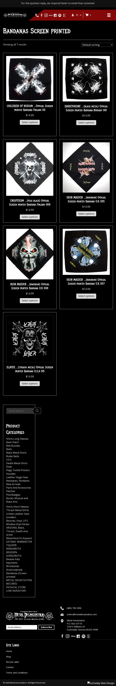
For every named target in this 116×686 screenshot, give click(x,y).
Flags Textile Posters (18, 470)
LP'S (25, 520)
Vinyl (19, 520)
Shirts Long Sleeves (17, 438)
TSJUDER (11, 545)
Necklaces (12, 480)
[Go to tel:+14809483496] (37, 15)
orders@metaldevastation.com (82, 614)
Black (21, 527)
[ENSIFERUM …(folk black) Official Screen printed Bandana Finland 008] (29, 169)
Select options (30, 122)
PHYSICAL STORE (16, 587)
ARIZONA (11, 527)
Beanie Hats (13, 559)
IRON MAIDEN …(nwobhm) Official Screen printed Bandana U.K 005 (86, 199)
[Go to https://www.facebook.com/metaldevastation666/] (42, 15)
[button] (46, 627)
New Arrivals (13, 484)
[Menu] (109, 15)
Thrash (10, 531)
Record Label (12, 661)
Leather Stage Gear (17, 477)
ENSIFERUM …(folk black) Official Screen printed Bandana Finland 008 (29, 202)
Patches (10, 491)
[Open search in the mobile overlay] (23, 411)
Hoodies (11, 473)
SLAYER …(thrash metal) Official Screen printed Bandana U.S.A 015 (29, 369)
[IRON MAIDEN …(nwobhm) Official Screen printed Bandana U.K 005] (86, 167)
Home (9, 651)
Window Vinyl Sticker (18, 524)
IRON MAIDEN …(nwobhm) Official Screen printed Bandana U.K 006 (29, 286)
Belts (9, 449)
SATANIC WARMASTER (19, 541)
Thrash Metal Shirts (17, 510)
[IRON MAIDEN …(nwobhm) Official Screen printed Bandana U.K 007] (86, 251)
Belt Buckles (13, 445)
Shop (8, 656)
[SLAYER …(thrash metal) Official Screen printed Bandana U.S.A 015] (29, 338)
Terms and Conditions (17, 672)
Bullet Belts (12, 456)
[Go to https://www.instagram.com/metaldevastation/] (46, 15)
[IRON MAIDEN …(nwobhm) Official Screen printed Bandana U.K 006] (29, 254)
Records (10, 520)
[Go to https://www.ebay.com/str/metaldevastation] (51, 15)
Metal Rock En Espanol (19, 538)
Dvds (9, 466)
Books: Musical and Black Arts (17, 500)
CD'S (8, 459)
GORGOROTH (13, 555)
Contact (10, 667)
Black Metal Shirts (16, 452)
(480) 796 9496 (74, 608)
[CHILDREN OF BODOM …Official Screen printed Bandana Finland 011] (29, 78)
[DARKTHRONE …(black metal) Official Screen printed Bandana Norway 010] (86, 78)
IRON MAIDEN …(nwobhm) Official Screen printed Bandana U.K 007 (86, 282)
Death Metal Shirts (16, 463)
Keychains (12, 562)
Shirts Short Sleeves (17, 506)
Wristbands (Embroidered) (14, 567)
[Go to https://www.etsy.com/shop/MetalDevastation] (64, 15)
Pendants (24, 480)
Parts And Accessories (18, 487)
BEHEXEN (11, 552)
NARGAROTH (13, 548)
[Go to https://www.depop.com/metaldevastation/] (55, 15)
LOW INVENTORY (16, 590)
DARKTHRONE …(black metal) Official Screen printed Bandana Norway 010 (86, 108)
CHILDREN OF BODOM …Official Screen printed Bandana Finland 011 (30, 108)
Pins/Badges (13, 494)
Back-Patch (12, 442)
